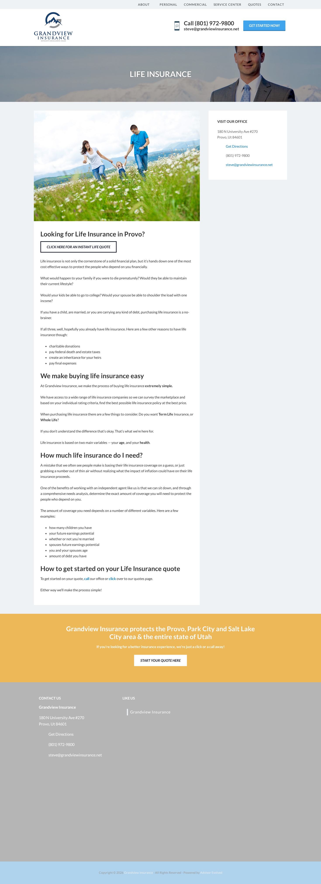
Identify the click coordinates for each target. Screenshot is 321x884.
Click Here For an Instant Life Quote (78, 247)
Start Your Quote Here (160, 660)
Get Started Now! (264, 25)
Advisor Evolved (211, 872)
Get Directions (237, 146)
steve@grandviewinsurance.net (249, 164)
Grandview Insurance (150, 712)
